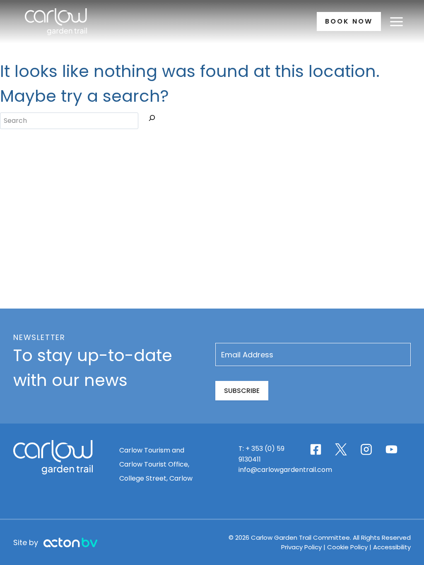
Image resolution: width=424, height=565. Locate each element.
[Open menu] (396, 21)
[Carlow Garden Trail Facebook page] (316, 449)
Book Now (349, 21)
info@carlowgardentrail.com (285, 469)
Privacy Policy (302, 547)
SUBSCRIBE (242, 390)
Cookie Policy (347, 547)
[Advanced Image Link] (70, 542)
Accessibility (392, 547)
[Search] (152, 119)
